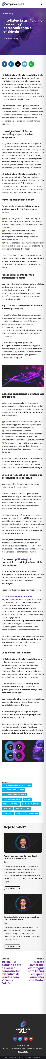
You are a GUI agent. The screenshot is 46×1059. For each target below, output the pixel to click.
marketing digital (22, 809)
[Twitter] (18, 64)
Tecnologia (8, 813)
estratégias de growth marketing (17, 785)
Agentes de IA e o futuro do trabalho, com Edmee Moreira (21, 918)
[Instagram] (26, 1039)
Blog (11, 14)
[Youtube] (31, 1039)
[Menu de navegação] (41, 4)
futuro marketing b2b (12, 799)
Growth (27, 799)
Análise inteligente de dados (18, 596)
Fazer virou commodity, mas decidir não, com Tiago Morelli (21, 857)
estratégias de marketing (13, 790)
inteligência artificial (31, 804)
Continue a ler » (12, 887)
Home (5, 14)
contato (13, 724)
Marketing (7, 809)
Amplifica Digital (21, 559)
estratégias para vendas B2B (14, 795)
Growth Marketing (11, 804)
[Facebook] (4, 64)
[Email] (24, 64)
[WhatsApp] (31, 64)
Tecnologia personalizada (27, 813)
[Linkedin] (11, 64)
